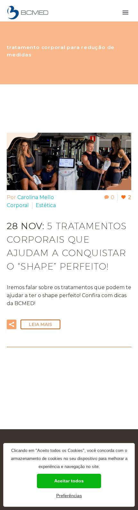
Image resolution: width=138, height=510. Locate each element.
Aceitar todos (69, 480)
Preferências (69, 495)
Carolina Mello (35, 197)
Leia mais (40, 324)
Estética (46, 205)
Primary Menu (125, 12)
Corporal (18, 205)
